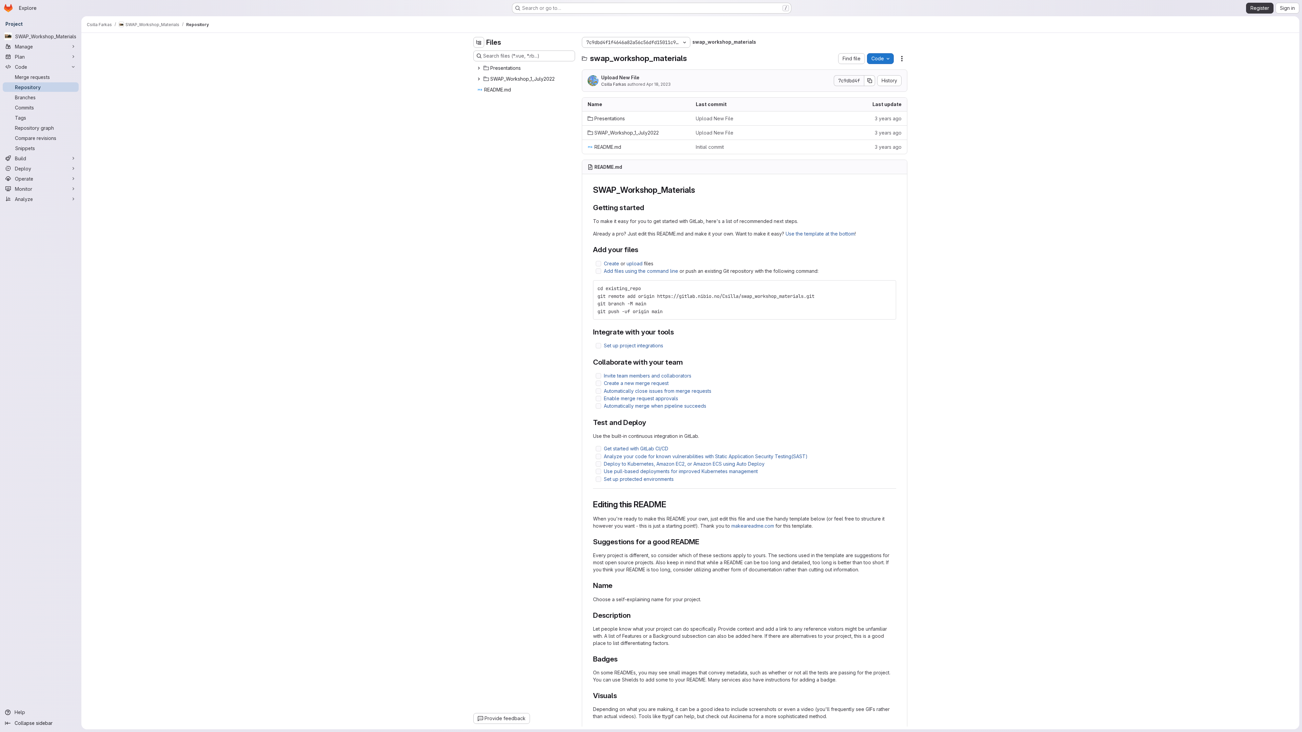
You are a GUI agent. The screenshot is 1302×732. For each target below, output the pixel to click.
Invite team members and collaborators (647, 376)
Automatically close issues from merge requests (657, 391)
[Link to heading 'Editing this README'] (670, 504)
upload (635, 263)
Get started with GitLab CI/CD (636, 448)
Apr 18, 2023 (658, 84)
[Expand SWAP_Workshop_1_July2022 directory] (479, 79)
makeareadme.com (752, 526)
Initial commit (710, 147)
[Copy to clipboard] (888, 288)
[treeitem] (525, 68)
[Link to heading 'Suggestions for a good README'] (703, 541)
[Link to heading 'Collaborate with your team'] (687, 362)
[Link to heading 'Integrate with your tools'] (678, 332)
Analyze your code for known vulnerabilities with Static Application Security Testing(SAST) (706, 456)
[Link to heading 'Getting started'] (648, 207)
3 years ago (888, 118)
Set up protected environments (639, 479)
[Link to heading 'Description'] (634, 615)
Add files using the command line (641, 271)
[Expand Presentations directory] (479, 68)
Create (611, 263)
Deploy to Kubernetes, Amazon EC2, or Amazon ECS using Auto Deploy (684, 464)
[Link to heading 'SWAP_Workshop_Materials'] (699, 190)
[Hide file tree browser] (478, 42)
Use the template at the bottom (820, 234)
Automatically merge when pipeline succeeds (655, 406)
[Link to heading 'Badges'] (622, 659)
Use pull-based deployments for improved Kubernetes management (681, 471)
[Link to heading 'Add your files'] (642, 249)
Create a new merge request (636, 383)
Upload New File (620, 77)
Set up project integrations (633, 345)
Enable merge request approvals (641, 398)
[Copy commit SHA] (869, 80)
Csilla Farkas (613, 84)
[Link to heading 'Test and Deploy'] (650, 422)
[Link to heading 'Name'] (616, 585)
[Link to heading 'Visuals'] (621, 695)
